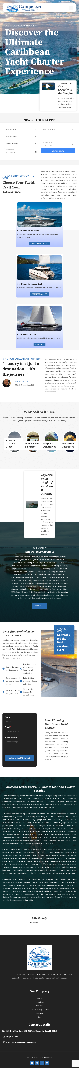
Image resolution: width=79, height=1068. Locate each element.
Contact (39, 1013)
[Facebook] (32, 1063)
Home (39, 998)
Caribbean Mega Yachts (39, 1009)
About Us (39, 1006)
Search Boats (58, 151)
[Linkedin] (47, 1063)
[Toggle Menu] (71, 8)
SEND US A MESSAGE (19, 758)
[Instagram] (42, 1063)
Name (7, 717)
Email (8, 727)
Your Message (12, 737)
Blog (39, 1017)
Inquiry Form (39, 1002)
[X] (37, 1063)
